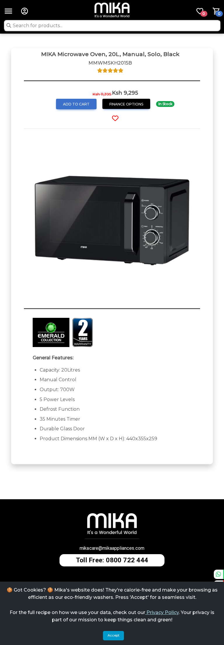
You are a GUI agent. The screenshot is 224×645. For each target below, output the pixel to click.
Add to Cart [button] (76, 104)
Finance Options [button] (126, 104)
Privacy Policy (162, 612)
